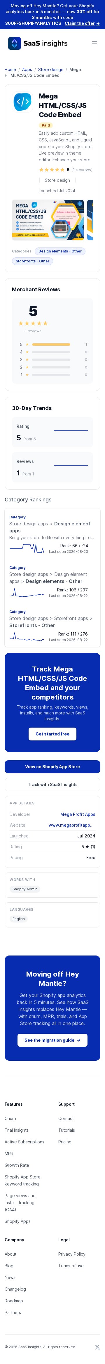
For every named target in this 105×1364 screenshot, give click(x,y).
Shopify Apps (18, 1221)
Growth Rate (17, 1165)
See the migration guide (52, 1040)
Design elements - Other (60, 251)
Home (10, 69)
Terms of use (71, 1265)
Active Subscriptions (24, 1141)
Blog (9, 1265)
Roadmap (14, 1300)
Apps (27, 69)
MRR (9, 1153)
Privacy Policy (71, 1254)
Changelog (15, 1289)
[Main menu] (94, 43)
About (10, 1254)
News (10, 1277)
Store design (50, 69)
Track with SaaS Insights (53, 784)
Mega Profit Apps (77, 814)
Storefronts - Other (32, 261)
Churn (10, 1118)
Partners (13, 1312)
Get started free (52, 733)
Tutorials (66, 1130)
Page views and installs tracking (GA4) (20, 1202)
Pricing (64, 1141)
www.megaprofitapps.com (72, 825)
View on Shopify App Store (52, 766)
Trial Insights (17, 1130)
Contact (66, 1118)
